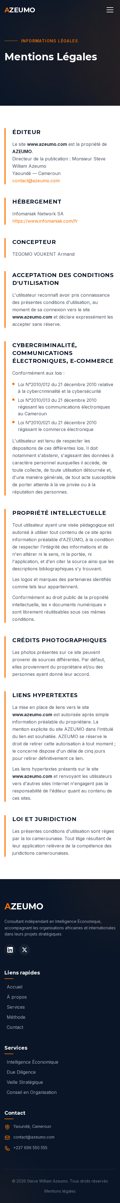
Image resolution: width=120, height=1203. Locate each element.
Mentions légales (60, 1191)
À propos (17, 997)
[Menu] (110, 10)
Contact (15, 1027)
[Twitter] (24, 949)
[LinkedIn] (10, 949)
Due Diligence (21, 1072)
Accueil (14, 987)
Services (16, 1007)
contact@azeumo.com (36, 180)
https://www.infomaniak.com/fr (45, 221)
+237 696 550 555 (30, 1147)
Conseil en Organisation (32, 1092)
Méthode (16, 1017)
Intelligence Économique (32, 1062)
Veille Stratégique (25, 1082)
